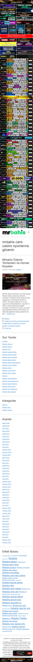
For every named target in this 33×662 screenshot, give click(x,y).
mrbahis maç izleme (6, 608)
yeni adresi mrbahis (14, 326)
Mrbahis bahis (21, 562)
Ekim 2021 (5, 534)
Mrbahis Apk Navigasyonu (10, 381)
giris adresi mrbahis (6, 555)
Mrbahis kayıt (7, 605)
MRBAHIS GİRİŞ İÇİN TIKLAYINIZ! (16, 36)
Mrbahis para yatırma (10, 611)
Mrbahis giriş (8, 585)
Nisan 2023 (5, 492)
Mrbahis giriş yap (10, 591)
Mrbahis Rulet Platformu (9, 384)
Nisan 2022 (5, 518)
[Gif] (16, 97)
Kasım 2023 (6, 473)
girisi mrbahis (14, 555)
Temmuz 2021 (6, 542)
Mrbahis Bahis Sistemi (9, 360)
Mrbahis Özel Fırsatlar (9, 373)
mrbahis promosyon (23, 613)
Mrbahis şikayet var (9, 629)
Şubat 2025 (6, 434)
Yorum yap (7, 328)
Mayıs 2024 (6, 457)
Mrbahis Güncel (7, 347)
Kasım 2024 (6, 442)
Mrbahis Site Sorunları (9, 392)
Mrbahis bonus (9, 567)
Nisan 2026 (5, 426)
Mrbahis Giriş (6, 349)
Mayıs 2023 (6, 489)
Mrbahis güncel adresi (12, 596)
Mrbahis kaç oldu (19, 605)
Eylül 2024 (5, 447)
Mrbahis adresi (9, 561)
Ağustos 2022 (6, 508)
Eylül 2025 (5, 428)
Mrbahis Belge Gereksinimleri (11, 362)
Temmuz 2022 (6, 511)
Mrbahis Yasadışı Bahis (9, 352)
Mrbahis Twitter (19, 618)
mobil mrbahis (5, 558)
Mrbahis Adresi (7, 368)
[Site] (16, 60)
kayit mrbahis (22, 555)
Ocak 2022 (5, 526)
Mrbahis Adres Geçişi (9, 386)
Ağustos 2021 (6, 540)
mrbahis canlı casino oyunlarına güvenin (16, 321)
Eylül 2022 (5, 505)
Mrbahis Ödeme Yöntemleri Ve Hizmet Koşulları (15, 263)
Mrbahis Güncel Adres (15, 594)
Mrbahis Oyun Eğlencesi (9, 389)
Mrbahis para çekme (9, 613)
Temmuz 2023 (6, 484)
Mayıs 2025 (5, 431)
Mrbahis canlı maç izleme (13, 575)
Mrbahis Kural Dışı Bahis (9, 357)
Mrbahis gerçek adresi (12, 582)
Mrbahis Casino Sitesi (8, 580)
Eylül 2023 (5, 479)
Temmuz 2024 (6, 452)
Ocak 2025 (5, 436)
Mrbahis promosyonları (9, 615)
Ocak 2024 (5, 468)
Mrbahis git (23, 592)
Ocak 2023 (5, 495)
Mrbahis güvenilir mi (11, 602)
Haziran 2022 (6, 513)
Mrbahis (6, 318)
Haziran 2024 (6, 455)
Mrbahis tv (6, 618)
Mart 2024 (5, 463)
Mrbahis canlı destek (10, 572)
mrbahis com (18, 580)
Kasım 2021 (5, 532)
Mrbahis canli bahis (23, 568)
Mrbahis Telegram (22, 615)
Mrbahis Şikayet (7, 344)
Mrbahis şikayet (18, 627)
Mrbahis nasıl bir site (20, 608)
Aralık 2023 (5, 471)
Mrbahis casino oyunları (10, 578)
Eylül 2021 (5, 537)
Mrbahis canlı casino (9, 570)
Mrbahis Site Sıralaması (9, 378)
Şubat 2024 (6, 465)
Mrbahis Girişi (26, 589)
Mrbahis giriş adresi (11, 588)
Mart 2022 (5, 521)
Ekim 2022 (5, 503)
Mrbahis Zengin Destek (9, 354)
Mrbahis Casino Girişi (8, 370)
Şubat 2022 (6, 524)
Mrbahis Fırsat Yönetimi (9, 365)
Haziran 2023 (6, 487)
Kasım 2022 (6, 500)
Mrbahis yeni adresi (9, 621)
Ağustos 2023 (6, 481)
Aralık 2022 (5, 497)
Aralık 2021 (5, 529)
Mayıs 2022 (5, 516)
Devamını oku (11, 314)
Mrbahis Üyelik (6, 627)
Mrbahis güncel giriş (11, 599)
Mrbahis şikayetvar (22, 629)
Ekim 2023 (5, 476)
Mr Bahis (5, 341)
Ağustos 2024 (6, 450)
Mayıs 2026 (6, 423)
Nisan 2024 (5, 460)
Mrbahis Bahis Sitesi (10, 565)
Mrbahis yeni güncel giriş (13, 624)
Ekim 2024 (5, 444)
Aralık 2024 (5, 439)
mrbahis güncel (6, 594)
